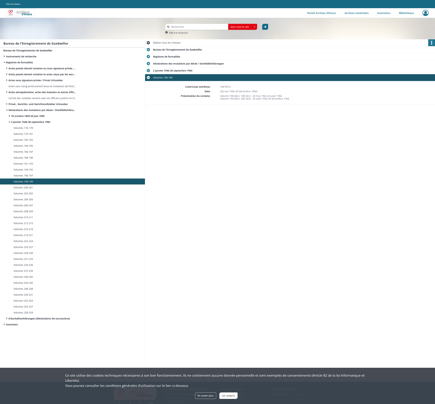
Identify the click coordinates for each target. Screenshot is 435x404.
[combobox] (242, 27)
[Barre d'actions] (431, 42)
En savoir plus (206, 395)
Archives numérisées (357, 13)
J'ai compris (228, 395)
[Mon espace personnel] (425, 13)
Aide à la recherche (178, 32)
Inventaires (383, 13)
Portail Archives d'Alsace (321, 13)
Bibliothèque (406, 13)
